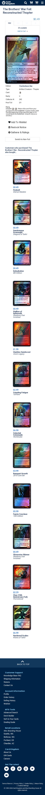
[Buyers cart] (31, 3)
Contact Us (8, 685)
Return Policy (39, 783)
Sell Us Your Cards (11, 719)
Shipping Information (12, 679)
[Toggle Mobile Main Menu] (42, 3)
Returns (7, 682)
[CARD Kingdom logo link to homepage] (7, 2)
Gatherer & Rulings (20, 132)
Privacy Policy (18, 783)
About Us (7, 752)
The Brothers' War (25, 86)
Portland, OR (9, 740)
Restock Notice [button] (18, 127)
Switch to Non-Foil (22, 139)
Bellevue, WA (9, 737)
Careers (7, 759)
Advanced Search (11, 712)
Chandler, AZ (9, 743)
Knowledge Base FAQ (12, 676)
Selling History (9, 700)
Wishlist (7, 704)
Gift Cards (8, 755)
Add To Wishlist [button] (19, 122)
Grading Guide (9, 722)
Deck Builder (9, 716)
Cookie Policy (29, 783)
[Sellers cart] (36, 3)
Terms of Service (7, 783)
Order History (9, 697)
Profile (6, 694)
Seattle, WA (8, 734)
